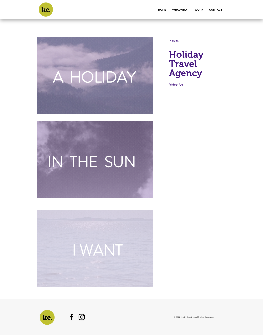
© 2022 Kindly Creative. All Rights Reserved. (194, 317)
